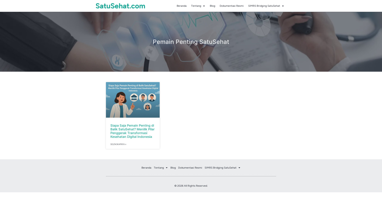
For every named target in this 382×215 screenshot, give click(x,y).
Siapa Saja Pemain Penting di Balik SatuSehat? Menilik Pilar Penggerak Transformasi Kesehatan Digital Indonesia (132, 131)
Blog (212, 5)
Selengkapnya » (118, 144)
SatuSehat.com (120, 5)
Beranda (182, 5)
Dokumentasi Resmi (232, 5)
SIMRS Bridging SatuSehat (264, 5)
